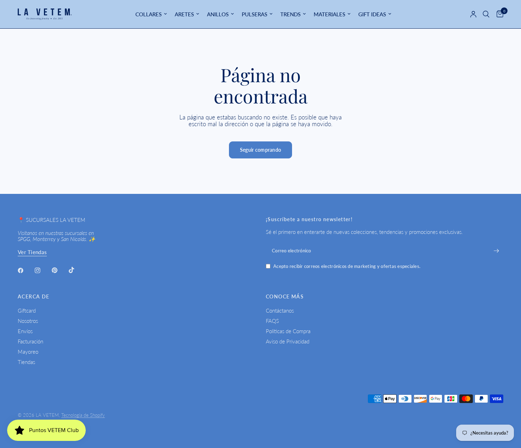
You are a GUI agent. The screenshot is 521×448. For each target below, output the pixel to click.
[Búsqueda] (486, 14)
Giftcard (27, 310)
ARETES (184, 14)
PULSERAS (254, 14)
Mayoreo (28, 351)
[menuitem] (151, 14)
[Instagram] (42, 270)
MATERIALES (329, 14)
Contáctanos (280, 310)
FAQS (272, 321)
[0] (498, 14)
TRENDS (290, 14)
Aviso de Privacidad (287, 341)
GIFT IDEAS (372, 14)
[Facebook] (25, 270)
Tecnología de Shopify (83, 415)
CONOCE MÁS (285, 296)
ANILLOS (218, 14)
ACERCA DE (34, 296)
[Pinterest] (59, 270)
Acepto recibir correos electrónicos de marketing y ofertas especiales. (346, 266)
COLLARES (148, 14)
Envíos (25, 331)
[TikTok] (76, 270)
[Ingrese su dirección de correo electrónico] (496, 250)
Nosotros (28, 321)
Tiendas (26, 362)
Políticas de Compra (288, 331)
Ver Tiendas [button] (32, 252)
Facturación (30, 341)
